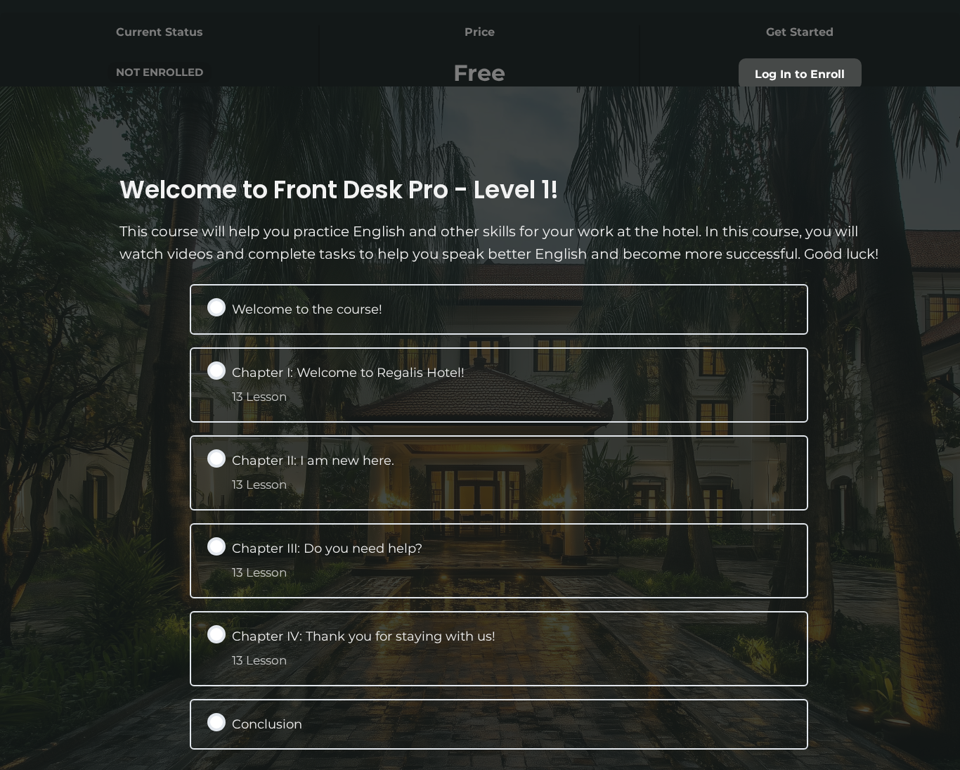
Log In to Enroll (800, 74)
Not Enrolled (159, 72)
